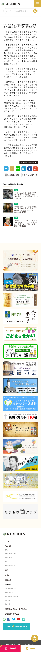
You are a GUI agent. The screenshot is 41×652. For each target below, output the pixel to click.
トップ (7, 541)
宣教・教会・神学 (10, 554)
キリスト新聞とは (10, 588)
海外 (6, 561)
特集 (6, 550)
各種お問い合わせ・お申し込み (16, 609)
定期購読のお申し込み (12, 614)
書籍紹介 (8, 580)
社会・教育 (8, 558)
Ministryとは (9, 592)
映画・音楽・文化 (10, 565)
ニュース (8, 546)
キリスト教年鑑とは (11, 596)
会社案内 (7, 600)
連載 (6, 570)
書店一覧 (7, 604)
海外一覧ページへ (28, 163)
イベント (8, 575)
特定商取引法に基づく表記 (12, 644)
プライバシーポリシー (30, 644)
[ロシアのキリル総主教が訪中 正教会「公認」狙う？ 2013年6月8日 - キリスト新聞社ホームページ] (23, 170)
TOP (34, 639)
